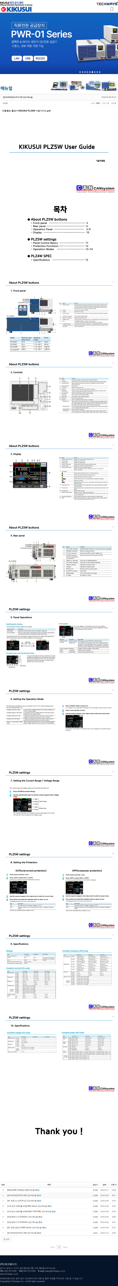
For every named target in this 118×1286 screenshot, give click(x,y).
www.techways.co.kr (9, 1274)
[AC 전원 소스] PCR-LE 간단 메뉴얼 (22, 1201)
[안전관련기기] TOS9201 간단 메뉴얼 (22, 1217)
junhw (95, 1233)
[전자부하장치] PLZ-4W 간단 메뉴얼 (22, 1233)
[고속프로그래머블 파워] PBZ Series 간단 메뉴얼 (27, 1206)
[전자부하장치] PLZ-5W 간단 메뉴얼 (18, 97)
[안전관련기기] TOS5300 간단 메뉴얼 (22, 1222)
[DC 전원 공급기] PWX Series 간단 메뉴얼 (24, 1228)
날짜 (104, 1185)
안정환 (5, 103)
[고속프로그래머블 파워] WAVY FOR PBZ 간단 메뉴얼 (29, 1211)
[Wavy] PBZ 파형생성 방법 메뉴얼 (21, 1190)
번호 (3, 1185)
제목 (49, 1185)
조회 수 (114, 1185)
